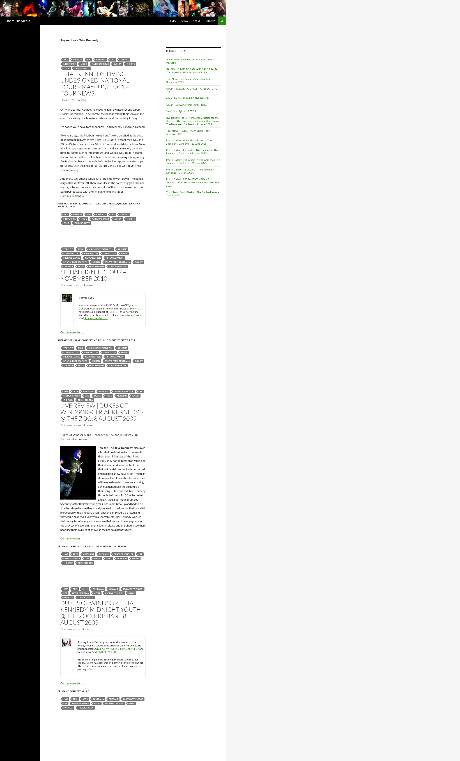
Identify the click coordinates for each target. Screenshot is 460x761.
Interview (210, 21)
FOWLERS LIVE (91, 253)
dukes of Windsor (124, 391)
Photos (196, 21)
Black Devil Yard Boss (100, 249)
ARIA (75, 589)
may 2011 (124, 59)
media (97, 396)
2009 (65, 391)
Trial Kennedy (82, 68)
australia (88, 391)
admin (84, 100)
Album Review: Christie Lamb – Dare (186, 104)
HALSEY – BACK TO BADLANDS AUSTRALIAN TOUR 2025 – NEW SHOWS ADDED (193, 71)
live (113, 59)
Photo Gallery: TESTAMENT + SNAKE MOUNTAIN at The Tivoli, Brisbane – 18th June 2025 (193, 182)
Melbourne (69, 64)
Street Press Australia (117, 262)
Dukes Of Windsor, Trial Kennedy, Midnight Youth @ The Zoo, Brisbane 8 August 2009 (100, 612)
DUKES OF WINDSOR (105, 648)
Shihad (96, 262)
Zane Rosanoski (117, 266)
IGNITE (124, 253)
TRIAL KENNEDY (129, 648)
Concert (87, 203)
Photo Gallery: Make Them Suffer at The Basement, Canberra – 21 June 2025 (189, 142)
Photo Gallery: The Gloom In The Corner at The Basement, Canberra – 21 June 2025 (193, 161)
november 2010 (93, 258)
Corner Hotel (71, 253)
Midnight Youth (114, 593)
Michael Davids (71, 258)
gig (89, 59)
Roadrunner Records (75, 262)
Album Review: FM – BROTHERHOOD (187, 98)
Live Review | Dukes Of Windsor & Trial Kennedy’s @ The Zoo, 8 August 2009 (101, 412)
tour (66, 68)
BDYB (81, 249)
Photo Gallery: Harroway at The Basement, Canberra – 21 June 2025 (190, 171)
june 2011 (100, 59)
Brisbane (77, 59)
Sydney (117, 64)
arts (75, 391)
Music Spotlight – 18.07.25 (181, 111)
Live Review (101, 546)
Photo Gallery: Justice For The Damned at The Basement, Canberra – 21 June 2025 (192, 152)
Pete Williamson (115, 258)
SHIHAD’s (135, 308)
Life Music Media (17, 21)
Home (173, 21)
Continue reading (72, 195)
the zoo (68, 266)
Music (84, 64)
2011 (65, 59)
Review (184, 21)
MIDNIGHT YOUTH (106, 651)
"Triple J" (68, 249)
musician (122, 396)
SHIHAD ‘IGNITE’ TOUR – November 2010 (93, 275)
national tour (100, 64)
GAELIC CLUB (109, 253)
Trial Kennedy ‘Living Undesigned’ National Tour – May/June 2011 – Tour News (94, 83)
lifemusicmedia (71, 396)
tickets (130, 64)
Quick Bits (123, 203)
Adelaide (63, 203)
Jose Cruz (88, 546)
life (140, 391)
